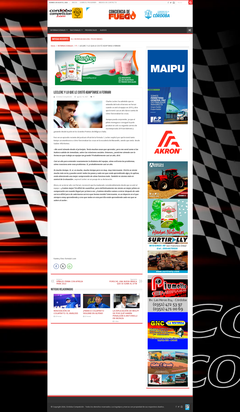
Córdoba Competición (64, 97)
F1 (76, 46)
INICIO (74, 2)
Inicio (53, 46)
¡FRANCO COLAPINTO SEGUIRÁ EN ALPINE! (93, 312)
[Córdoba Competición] (61, 12)
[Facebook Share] (56, 266)
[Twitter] (171, 2)
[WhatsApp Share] (69, 266)
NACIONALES (75, 30)
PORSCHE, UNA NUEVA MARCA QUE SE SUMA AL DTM (123, 282)
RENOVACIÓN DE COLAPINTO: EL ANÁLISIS (66, 312)
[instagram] (173, 2)
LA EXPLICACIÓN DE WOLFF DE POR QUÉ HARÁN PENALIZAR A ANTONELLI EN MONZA (126, 315)
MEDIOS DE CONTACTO (108, 2)
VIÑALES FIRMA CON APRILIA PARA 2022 (69, 282)
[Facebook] (168, 2)
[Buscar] (190, 2)
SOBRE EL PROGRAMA (88, 2)
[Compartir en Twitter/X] (63, 266)
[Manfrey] (96, 68)
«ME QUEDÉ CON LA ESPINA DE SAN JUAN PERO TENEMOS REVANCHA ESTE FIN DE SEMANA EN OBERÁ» (114, 39)
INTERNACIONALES (58, 30)
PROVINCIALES (91, 30)
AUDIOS (103, 30)
